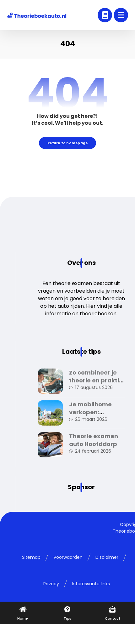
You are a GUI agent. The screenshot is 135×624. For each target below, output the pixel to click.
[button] (121, 15)
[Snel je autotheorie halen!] (37, 15)
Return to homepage (67, 142)
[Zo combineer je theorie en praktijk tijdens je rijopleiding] (50, 381)
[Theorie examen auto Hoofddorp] (50, 444)
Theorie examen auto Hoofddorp (93, 440)
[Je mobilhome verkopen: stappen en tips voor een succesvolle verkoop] (50, 413)
